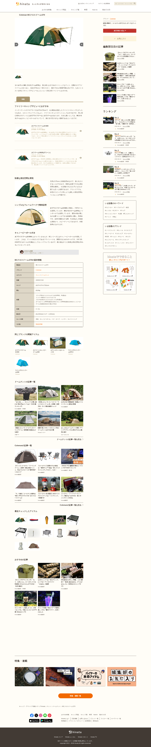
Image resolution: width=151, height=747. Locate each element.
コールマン (128, 233)
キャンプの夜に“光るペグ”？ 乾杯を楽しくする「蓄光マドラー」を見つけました (126, 96)
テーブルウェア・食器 (122, 207)
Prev (16, 44)
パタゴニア (128, 230)
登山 (115, 217)
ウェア (123, 210)
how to (94, 9)
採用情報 (88, 721)
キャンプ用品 (61, 9)
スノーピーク (110, 233)
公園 (120, 213)
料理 (85, 9)
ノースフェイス (110, 230)
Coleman (38, 270)
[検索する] (134, 3)
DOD (107, 236)
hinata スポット (83, 737)
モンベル (120, 230)
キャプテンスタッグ (122, 239)
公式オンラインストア (87, 3)
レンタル (108, 210)
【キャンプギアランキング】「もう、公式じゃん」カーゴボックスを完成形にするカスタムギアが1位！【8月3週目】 (126, 54)
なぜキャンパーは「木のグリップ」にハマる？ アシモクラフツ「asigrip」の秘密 (126, 65)
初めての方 (106, 9)
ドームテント (45, 275)
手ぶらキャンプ (129, 213)
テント (38, 275)
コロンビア (119, 233)
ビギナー (116, 210)
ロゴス (128, 236)
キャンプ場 (75, 9)
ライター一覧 (105, 718)
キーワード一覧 (116, 718)
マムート (121, 236)
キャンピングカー (111, 213)
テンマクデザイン (111, 246)
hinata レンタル (70, 737)
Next (81, 44)
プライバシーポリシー (76, 721)
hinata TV (94, 737)
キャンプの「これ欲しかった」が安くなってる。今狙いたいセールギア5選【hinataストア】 (126, 86)
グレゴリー (130, 243)
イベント (108, 217)
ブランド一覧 (94, 718)
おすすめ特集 (47, 9)
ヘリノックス (120, 243)
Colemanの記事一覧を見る (70, 505)
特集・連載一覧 (75, 696)
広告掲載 (74, 718)
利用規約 (64, 721)
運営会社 (95, 721)
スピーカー (109, 207)
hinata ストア (58, 737)
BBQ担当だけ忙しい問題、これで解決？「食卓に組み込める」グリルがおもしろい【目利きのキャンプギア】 (126, 75)
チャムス (114, 236)
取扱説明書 (39, 324)
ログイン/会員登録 (104, 3)
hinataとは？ (65, 718)
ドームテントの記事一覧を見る (69, 439)
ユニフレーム (110, 239)
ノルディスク (110, 243)
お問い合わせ (84, 718)
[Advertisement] (31, 630)
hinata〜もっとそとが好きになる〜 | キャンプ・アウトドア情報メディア (75, 731)
